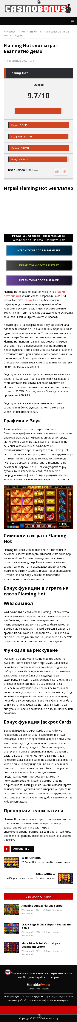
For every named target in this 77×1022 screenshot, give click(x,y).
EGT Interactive (28, 300)
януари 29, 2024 (32, 932)
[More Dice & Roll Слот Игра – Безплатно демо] (11, 947)
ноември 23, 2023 (17, 60)
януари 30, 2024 (32, 951)
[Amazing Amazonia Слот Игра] (11, 909)
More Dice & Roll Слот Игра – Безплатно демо (41, 945)
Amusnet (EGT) (22, 848)
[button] (72, 21)
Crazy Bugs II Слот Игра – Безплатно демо (46, 926)
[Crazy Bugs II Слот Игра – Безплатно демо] (11, 928)
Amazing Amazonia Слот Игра (42, 905)
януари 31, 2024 (32, 909)
